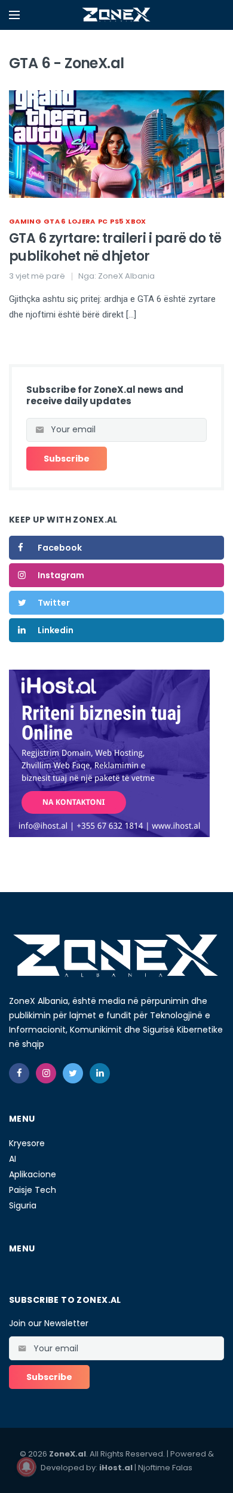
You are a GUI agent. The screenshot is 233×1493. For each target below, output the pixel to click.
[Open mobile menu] (14, 15)
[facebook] (19, 1073)
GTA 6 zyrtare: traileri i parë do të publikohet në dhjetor (115, 247)
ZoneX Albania (126, 276)
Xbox (135, 221)
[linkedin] (100, 1073)
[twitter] (73, 1073)
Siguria (22, 1205)
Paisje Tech (32, 1190)
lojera (82, 221)
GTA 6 (55, 221)
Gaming (25, 221)
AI (12, 1159)
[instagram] (46, 1073)
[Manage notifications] (26, 1466)
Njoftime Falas (165, 1467)
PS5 (116, 221)
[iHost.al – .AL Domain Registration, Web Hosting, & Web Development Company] (109, 752)
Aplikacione (32, 1174)
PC (103, 221)
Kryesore (27, 1143)
